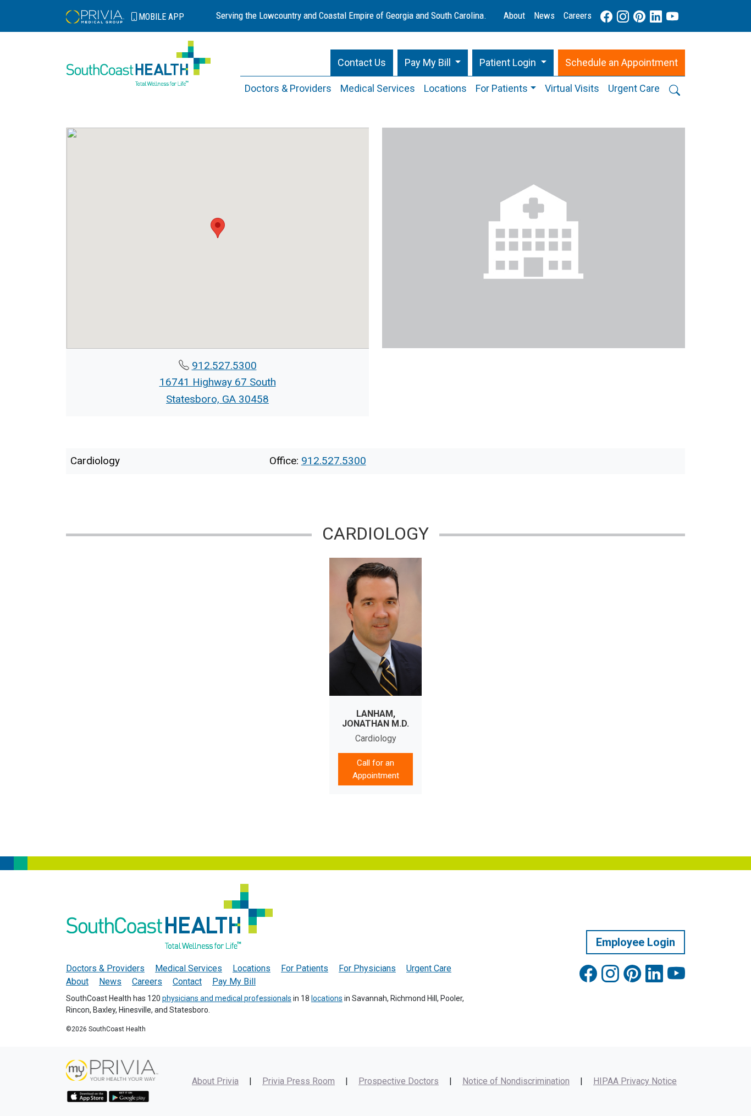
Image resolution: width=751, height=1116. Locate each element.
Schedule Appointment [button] (621, 62)
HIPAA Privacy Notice (635, 1081)
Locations (445, 88)
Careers (578, 15)
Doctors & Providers (288, 88)
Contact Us (362, 62)
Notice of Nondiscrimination (516, 1081)
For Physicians (367, 968)
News (544, 15)
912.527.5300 (224, 365)
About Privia (215, 1081)
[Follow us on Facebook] (606, 17)
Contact (187, 981)
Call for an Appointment (375, 769)
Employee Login (635, 942)
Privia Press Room (298, 1081)
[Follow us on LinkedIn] (656, 17)
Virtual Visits (572, 88)
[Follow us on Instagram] (623, 17)
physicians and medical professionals (226, 998)
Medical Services (377, 88)
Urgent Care (634, 88)
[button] (432, 63)
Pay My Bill (234, 981)
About (514, 15)
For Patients (502, 88)
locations (327, 998)
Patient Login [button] (508, 62)
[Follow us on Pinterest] (639, 17)
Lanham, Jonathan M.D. (375, 718)
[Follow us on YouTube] (672, 17)
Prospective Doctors (398, 1081)
